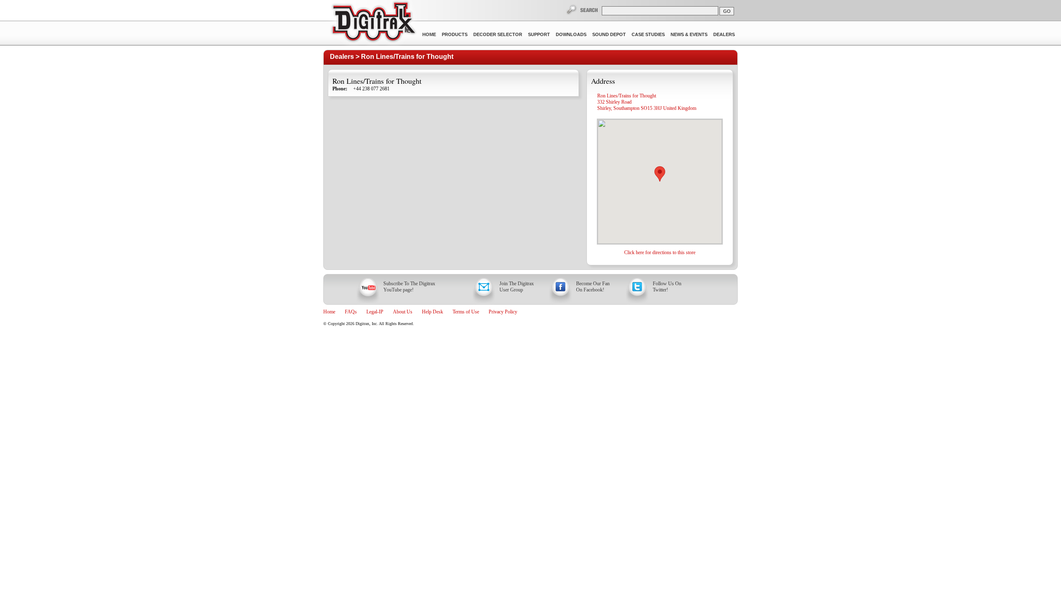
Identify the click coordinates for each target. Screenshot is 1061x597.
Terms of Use (466, 312)
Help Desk (432, 312)
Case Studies (648, 34)
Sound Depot (609, 34)
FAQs (351, 312)
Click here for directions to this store (659, 252)
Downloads (571, 34)
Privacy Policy (503, 312)
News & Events (689, 34)
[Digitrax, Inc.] (373, 23)
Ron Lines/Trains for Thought (407, 56)
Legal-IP (374, 312)
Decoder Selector (497, 34)
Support (539, 34)
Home (429, 34)
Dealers (724, 34)
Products (455, 34)
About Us (402, 312)
